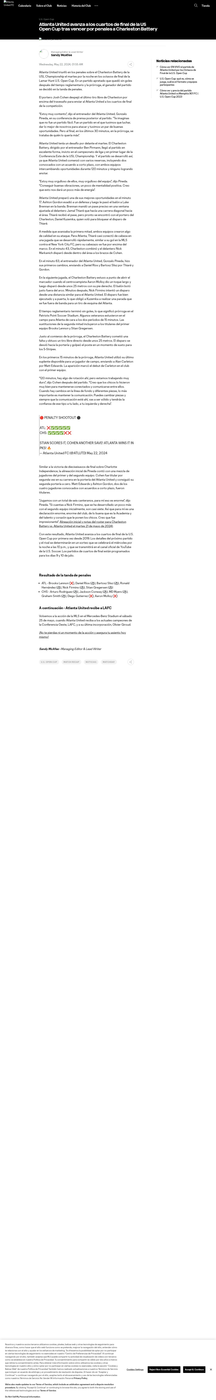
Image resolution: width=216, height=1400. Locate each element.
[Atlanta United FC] (9, 5)
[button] (96, 5)
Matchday (109, 662)
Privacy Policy (80, 1378)
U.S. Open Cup (49, 662)
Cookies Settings (135, 1369)
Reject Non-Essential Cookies (164, 1369)
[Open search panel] (196, 5)
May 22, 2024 (97, 453)
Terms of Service (44, 1384)
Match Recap (72, 662)
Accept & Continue (194, 1369)
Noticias (91, 662)
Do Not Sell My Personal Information (22, 1396)
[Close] (210, 1369)
